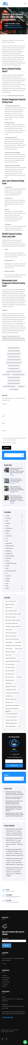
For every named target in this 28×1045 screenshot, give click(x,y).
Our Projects (6, 980)
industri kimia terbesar (10, 658)
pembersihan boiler (9, 680)
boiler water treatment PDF (11, 623)
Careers (5, 986)
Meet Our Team (6, 982)
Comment (4, 404)
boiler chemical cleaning (11, 610)
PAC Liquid (8, 558)
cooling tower (18, 642)
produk (21, 289)
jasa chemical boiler (10, 670)
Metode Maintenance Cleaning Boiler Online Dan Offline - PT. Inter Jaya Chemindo (14, 831)
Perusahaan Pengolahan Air (11, 714)
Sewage (7, 578)
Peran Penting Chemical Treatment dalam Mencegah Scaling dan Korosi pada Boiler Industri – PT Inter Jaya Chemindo (17, 498)
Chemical (6, 12)
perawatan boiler (9, 696)
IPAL (7, 541)
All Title (7, 516)
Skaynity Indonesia (10, 1031)
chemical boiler (9, 629)
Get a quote (4, 963)
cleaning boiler (8, 642)
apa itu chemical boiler (10, 601)
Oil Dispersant (9, 553)
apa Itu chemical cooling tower (14, 348)
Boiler (7, 521)
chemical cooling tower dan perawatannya (14, 363)
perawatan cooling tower (11, 699)
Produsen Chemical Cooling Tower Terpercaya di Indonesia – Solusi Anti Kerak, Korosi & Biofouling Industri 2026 (17, 471)
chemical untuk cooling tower (12, 639)
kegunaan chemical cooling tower (18, 374)
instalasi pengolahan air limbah (12, 661)
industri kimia (8, 655)
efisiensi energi (18, 648)
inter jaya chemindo (6, 374)
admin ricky (14, 12)
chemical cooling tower (10, 636)
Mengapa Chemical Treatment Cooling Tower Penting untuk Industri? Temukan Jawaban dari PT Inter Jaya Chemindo (15, 814)
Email (3, 423)
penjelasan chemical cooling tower (9, 386)
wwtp (19, 726)
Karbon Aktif (8, 543)
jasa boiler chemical (10, 667)
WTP (7, 586)
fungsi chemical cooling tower (14, 368)
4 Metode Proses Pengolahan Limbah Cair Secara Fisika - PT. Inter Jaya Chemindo (14, 860)
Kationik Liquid (9, 548)
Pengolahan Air (8, 683)
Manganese (8, 551)
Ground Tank (9, 536)
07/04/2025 (12, 492)
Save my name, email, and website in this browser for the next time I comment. (15, 439)
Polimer (7, 561)
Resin (7, 568)
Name (3, 416)
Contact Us (5, 984)
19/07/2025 (12, 483)
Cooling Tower (9, 528)
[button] (25, 1042)
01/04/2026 (12, 475)
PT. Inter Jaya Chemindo (14, 389)
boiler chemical (9, 607)
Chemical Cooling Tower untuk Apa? (15, 95)
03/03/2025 (12, 503)
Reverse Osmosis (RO (11, 571)
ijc (19, 652)
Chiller (7, 526)
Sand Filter (8, 576)
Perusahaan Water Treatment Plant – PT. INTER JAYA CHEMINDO (13, 874)
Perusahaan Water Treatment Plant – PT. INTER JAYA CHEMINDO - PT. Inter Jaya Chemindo (14, 851)
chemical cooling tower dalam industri (14, 360)
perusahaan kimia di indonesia (12, 705)
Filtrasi (7, 533)
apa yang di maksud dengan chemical (13, 354)
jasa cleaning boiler (9, 674)
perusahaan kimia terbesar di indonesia (12, 709)
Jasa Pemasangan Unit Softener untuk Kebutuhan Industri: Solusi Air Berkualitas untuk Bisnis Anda (17, 489)
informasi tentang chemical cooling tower (14, 371)
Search (6, 775)
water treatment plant (10, 726)
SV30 (7, 583)
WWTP (7, 588)
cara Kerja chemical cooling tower (14, 357)
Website (4, 430)
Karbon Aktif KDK (10, 546)
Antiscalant (8, 518)
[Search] (22, 455)
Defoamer (8, 531)
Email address (5, 938)
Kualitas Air (19, 677)
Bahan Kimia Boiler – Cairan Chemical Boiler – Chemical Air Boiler (14, 844)
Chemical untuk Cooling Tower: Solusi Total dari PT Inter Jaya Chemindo (16, 480)
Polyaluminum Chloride (11, 563)
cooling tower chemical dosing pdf (13, 645)
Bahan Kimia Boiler (9, 604)
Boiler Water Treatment (10, 617)
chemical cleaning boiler (11, 633)
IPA (6, 538)
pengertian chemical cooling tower (14, 383)
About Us (5, 975)
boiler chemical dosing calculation (13, 614)
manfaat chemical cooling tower (13, 380)
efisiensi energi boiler (10, 652)
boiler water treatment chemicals (13, 620)
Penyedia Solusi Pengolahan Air (12, 693)
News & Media (6, 977)
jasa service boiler (9, 677)
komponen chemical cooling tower (14, 377)
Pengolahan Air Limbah (10, 689)
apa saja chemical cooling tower (13, 351)
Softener (8, 581)
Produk (7, 566)
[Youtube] (2, 1039)
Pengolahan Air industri (10, 686)
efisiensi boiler (8, 648)
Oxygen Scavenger (10, 556)
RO (6, 573)
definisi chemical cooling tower (13, 365)
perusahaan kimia (21, 386)
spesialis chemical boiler (11, 720)
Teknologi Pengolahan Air (11, 723)
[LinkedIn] (6, 1039)
